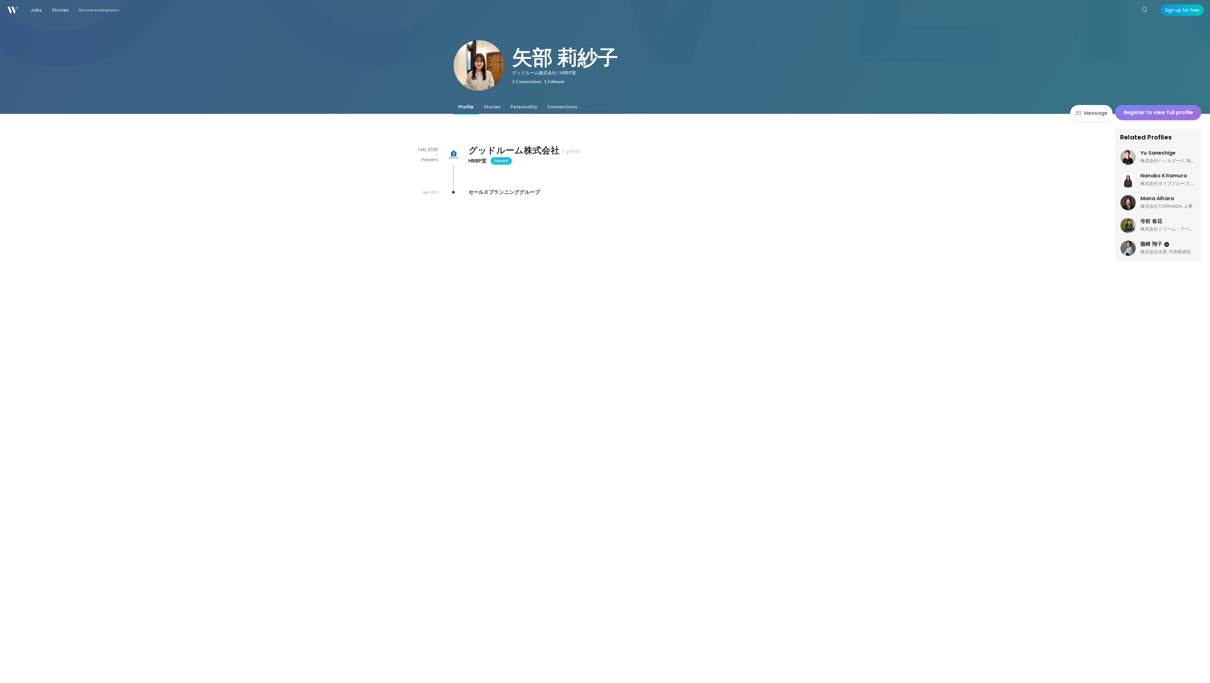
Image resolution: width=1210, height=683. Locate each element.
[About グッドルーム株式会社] (453, 154)
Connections (562, 107)
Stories (492, 107)
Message (1096, 113)
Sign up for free (1182, 10)
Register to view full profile (1158, 112)
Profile (466, 107)
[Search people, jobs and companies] (1145, 10)
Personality (524, 107)
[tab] (466, 106)
